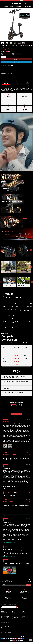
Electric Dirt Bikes (4, 612)
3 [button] (16, 512)
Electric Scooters (3, 611)
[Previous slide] (2, 250)
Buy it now (16, 62)
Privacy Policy (14, 613)
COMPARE (23, 620)
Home (1, 6)
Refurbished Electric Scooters (5, 622)
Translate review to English (9, 542)
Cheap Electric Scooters (5, 616)
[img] (5, 419)
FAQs (23, 611)
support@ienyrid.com (5, 626)
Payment (23, 612)
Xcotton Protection (25, 617)
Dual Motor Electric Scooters (5, 617)
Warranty (23, 613)
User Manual (14, 612)
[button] (2, 3)
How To (13, 611)
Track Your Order (14, 616)
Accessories (3, 613)
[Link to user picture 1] (5, 446)
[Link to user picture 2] (10, 446)
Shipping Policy (24, 616)
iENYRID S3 (11, 65)
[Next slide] (31, 250)
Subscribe (28, 584)
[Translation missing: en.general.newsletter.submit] (17, 607)
